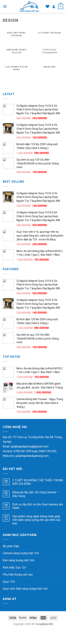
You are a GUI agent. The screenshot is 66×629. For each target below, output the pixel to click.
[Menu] (5, 6)
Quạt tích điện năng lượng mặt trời (25, 588)
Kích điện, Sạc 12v (14, 567)
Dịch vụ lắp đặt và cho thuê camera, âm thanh (37, 506)
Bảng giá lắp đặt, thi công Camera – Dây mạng (35, 494)
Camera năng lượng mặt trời (21, 553)
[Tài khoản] (54, 6)
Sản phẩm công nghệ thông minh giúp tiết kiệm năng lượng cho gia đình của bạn (36, 520)
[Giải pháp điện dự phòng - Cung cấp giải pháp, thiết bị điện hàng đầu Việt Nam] (29, 6)
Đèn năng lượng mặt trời (18, 560)
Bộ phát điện (11, 546)
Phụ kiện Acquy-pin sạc (18, 574)
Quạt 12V (9, 581)
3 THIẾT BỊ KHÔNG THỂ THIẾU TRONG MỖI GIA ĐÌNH (37, 482)
